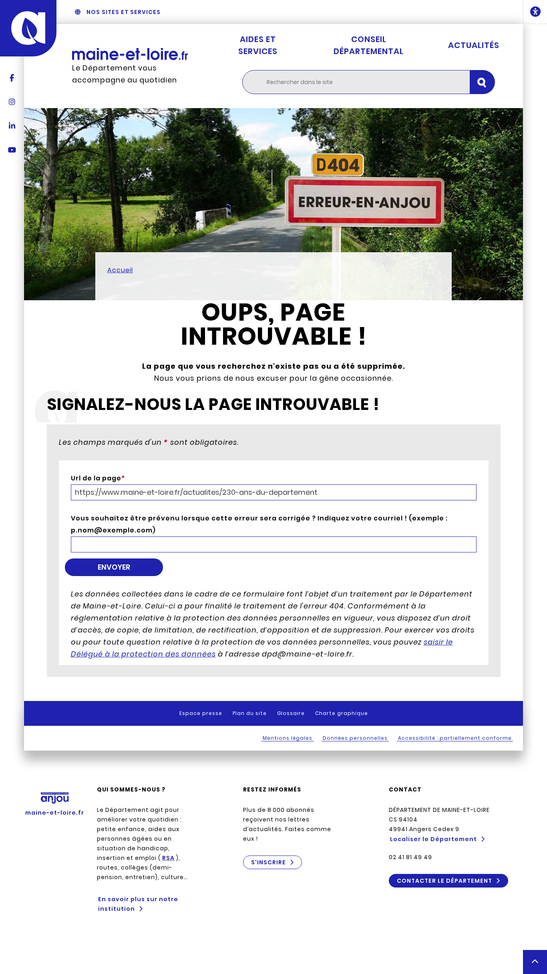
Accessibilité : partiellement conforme (455, 738)
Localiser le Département (433, 839)
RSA (168, 858)
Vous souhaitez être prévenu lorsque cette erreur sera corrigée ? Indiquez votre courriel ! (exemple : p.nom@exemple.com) (259, 524)
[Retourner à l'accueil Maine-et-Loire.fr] (130, 54)
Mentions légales (287, 738)
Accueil (120, 270)
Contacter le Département (444, 881)
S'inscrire (268, 862)
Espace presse (200, 713)
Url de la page (98, 478)
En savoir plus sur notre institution (138, 904)
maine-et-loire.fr (54, 813)
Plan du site (250, 713)
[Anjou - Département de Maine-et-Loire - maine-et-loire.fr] (28, 28)
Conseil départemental (369, 45)
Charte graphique (341, 713)
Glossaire (291, 713)
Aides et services (258, 45)
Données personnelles (355, 738)
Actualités (473, 45)
